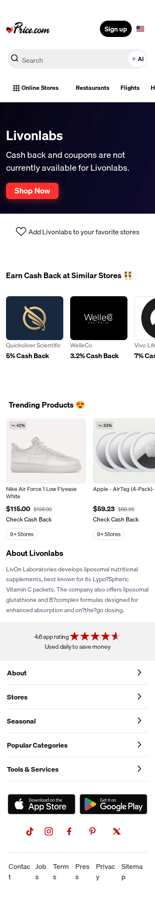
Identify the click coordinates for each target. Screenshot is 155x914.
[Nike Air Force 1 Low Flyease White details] (46, 451)
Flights (130, 87)
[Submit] (14, 60)
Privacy (105, 871)
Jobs (40, 871)
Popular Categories (37, 745)
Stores (17, 696)
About (17, 672)
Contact (19, 871)
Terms (61, 871)
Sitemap (132, 871)
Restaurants (92, 87)
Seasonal (21, 721)
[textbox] (140, 29)
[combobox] (77, 59)
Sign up (116, 29)
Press (82, 871)
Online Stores (40, 87)
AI (141, 59)
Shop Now (32, 190)
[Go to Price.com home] (28, 29)
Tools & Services (33, 769)
